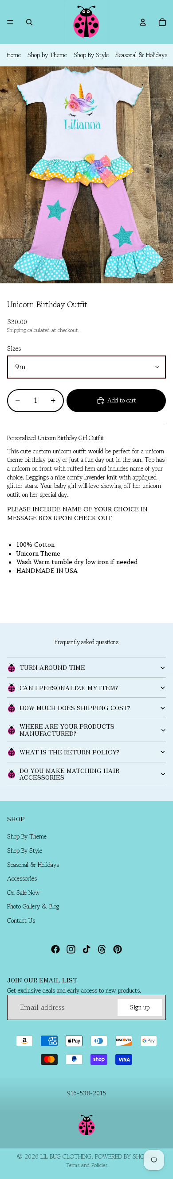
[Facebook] (55, 949)
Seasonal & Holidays (141, 54)
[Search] (29, 22)
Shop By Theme (27, 836)
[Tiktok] (86, 949)
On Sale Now (23, 892)
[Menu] (10, 22)
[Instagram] (71, 949)
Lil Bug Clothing (65, 1156)
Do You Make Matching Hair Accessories (69, 773)
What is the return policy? (69, 751)
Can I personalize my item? (69, 687)
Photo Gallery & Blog (33, 906)
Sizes (14, 348)
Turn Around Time (52, 667)
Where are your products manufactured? (67, 729)
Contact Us (21, 920)
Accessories (22, 878)
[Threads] (102, 949)
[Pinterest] (117, 949)
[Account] (143, 22)
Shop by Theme (47, 54)
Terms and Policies (86, 1165)
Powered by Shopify (125, 1156)
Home (14, 54)
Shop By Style (91, 54)
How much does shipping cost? (75, 707)
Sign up (139, 1007)
